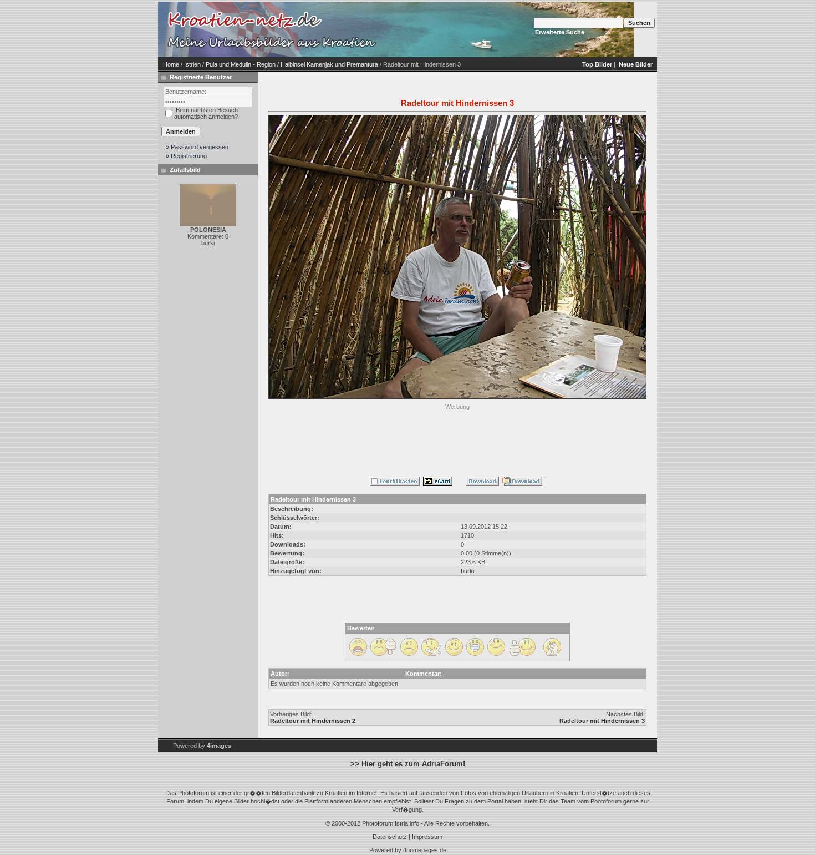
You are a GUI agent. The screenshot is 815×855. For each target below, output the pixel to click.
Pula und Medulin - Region (241, 64)
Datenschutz (390, 836)
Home (171, 64)
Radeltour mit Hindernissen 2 (312, 720)
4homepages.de (424, 850)
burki (467, 571)
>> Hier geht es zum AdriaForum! (407, 764)
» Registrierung (186, 156)
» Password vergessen (197, 147)
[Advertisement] (457, 438)
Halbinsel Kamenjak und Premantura (329, 64)
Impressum (427, 836)
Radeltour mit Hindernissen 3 (602, 720)
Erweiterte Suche (559, 32)
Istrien (192, 64)
